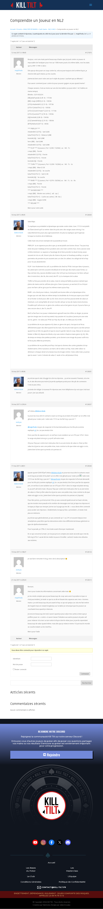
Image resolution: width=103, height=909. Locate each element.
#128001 (88, 371)
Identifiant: (16, 659)
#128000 (88, 215)
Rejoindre (53, 754)
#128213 (88, 580)
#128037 (88, 404)
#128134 (88, 552)
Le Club (31, 876)
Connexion (85, 674)
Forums (19, 29)
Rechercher (86, 683)
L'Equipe (72, 876)
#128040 (88, 466)
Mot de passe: (18, 664)
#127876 (88, 53)
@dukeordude (40, 411)
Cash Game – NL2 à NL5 (47, 29)
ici (35, 430)
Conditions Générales (31, 882)
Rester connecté (20, 669)
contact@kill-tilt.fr (54, 887)
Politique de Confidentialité (72, 882)
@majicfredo (32, 427)
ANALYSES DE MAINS (30, 29)
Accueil (12, 29)
